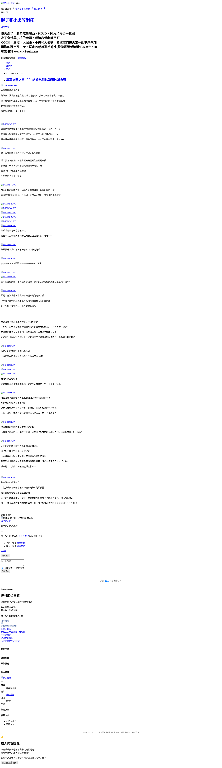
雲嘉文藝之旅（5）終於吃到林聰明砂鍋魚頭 (36, 80)
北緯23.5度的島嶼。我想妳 (13, 632)
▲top (3, 551)
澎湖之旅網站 (7, 638)
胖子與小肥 (5, 621)
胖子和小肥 (6, 521)
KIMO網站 (6, 629)
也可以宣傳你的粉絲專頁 (9, 626)
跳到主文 (5, 27)
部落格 (9, 66)
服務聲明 (135, 732)
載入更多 (5, 556)
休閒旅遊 (22, 58)
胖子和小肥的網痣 (17, 20)
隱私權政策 (125, 732)
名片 (8, 69)
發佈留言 (5, 571)
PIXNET (92, 732)
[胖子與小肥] (2, 623)
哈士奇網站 (6, 635)
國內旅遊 (21, 543)
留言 (27, 536)
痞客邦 (21, 536)
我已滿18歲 (6, 763)
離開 (14, 763)
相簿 (8, 63)
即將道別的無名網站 (10, 641)
